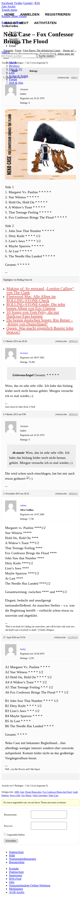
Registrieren (57, 14)
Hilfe (12, 855)
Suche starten (46, 56)
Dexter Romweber (33, 792)
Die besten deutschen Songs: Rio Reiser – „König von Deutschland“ (39, 322)
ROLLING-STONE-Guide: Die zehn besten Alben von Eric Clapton (35, 306)
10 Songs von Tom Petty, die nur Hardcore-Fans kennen (32, 314)
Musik (13, 62)
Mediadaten (16, 888)
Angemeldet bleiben (16, 834)
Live (12, 72)
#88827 (74, 77)
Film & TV (15, 69)
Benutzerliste (16, 862)
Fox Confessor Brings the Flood (57, 792)
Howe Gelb (15, 795)
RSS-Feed (15, 878)
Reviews (14, 65)
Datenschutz (16, 852)
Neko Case (53, 795)
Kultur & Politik (18, 76)
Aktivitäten (45, 23)
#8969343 (73, 341)
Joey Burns (26, 795)
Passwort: (8, 826)
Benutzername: (10, 814)
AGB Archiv (16, 892)
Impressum (15, 875)
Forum (13, 79)
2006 (17, 792)
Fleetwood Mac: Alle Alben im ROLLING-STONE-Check (31, 298)
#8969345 (73, 414)
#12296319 (73, 637)
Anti (22, 792)
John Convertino (40, 795)
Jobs (11, 882)
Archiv (11, 6)
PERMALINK (63, 78)
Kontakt (14, 868)
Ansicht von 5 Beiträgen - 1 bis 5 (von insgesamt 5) (25, 785)
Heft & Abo (16, 82)
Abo (4, 6)
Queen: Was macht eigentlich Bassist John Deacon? (39, 330)
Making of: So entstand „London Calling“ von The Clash (40, 290)
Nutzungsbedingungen (22, 858)
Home (9, 14)
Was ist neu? (16, 23)
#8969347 (73, 493)
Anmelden (29, 14)
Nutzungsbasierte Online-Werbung (29, 885)
